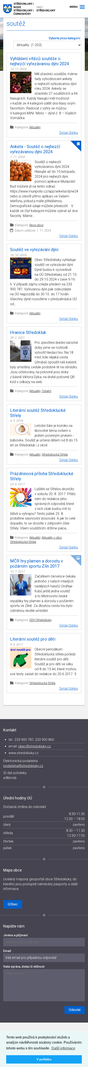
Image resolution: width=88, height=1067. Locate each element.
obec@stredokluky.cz (34, 746)
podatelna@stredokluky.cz (23, 766)
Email (7, 951)
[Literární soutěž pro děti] (20, 657)
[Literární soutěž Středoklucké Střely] (20, 429)
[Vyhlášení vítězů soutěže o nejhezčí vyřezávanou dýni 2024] (20, 82)
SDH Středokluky (40, 620)
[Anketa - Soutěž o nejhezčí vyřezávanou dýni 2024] (20, 170)
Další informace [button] (63, 1048)
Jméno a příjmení (15, 935)
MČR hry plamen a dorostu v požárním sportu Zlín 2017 (36, 563)
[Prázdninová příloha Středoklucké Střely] (20, 497)
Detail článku (68, 133)
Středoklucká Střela (55, 454)
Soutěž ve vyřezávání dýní (34, 249)
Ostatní (46, 391)
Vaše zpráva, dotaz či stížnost (23, 966)
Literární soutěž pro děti (32, 639)
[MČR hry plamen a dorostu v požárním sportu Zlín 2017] (20, 585)
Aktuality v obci (52, 537)
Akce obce (36, 225)
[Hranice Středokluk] (20, 351)
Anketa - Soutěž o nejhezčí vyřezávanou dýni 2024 (35, 149)
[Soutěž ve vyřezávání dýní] (20, 268)
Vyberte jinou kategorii (64, 38)
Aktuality (35, 127)
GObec (13, 904)
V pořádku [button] (44, 1059)
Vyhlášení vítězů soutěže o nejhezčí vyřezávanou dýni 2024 (39, 61)
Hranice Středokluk (28, 332)
